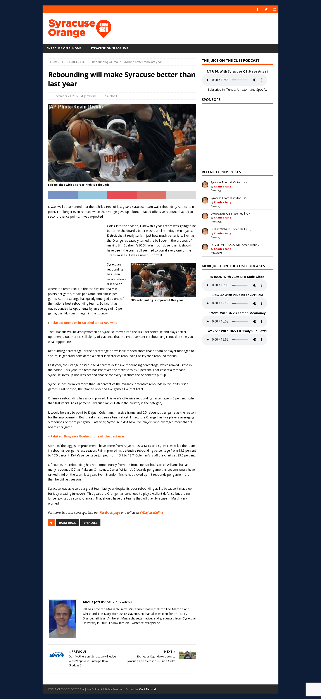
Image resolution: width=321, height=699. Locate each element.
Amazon (243, 89)
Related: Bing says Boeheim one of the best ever (87, 436)
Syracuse (90, 523)
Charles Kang (222, 186)
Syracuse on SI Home (64, 48)
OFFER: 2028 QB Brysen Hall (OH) (231, 213)
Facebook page (110, 512)
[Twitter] (266, 9)
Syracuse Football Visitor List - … (230, 182)
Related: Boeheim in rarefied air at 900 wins (83, 323)
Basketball (110, 96)
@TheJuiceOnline (151, 512)
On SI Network (148, 689)
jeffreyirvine (152, 623)
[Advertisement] (202, 27)
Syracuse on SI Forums (109, 48)
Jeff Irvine (90, 96)
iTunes (230, 89)
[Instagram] (274, 9)
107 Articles (124, 602)
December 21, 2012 (66, 96)
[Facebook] (257, 9)
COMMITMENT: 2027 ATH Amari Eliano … (235, 245)
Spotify (261, 89)
